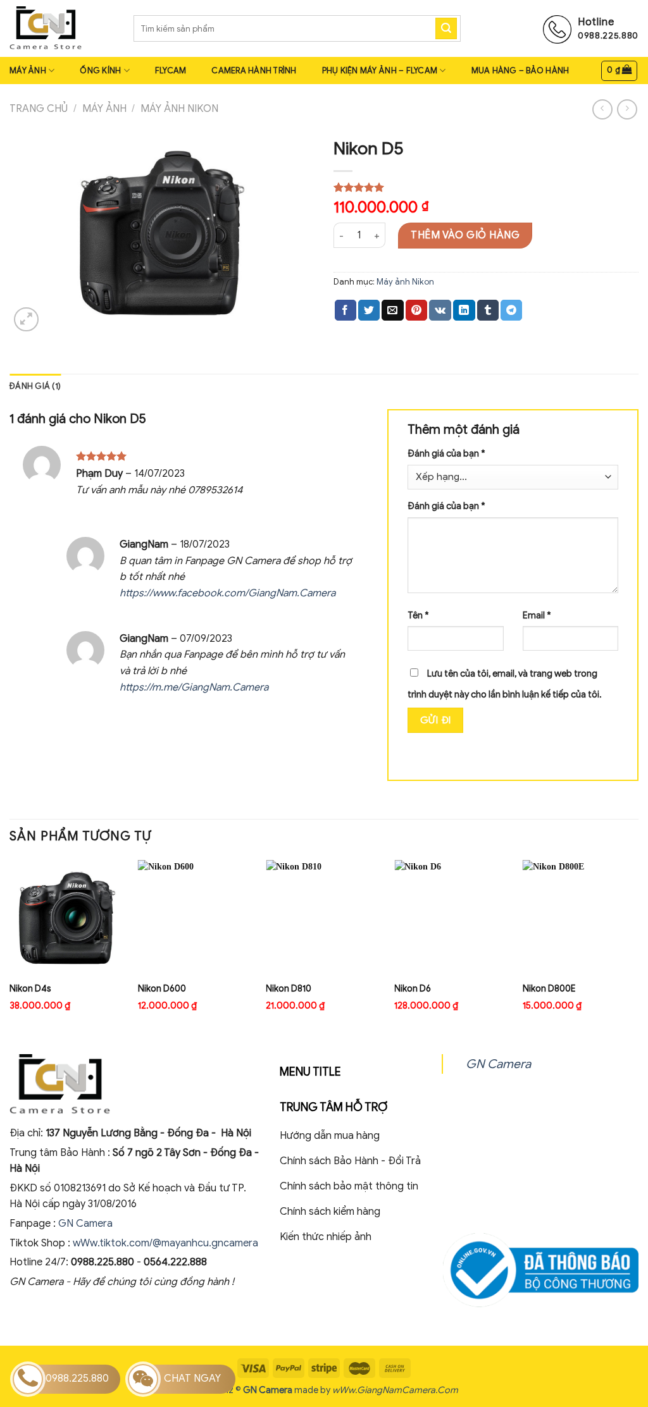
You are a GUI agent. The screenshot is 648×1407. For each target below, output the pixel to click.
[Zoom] (26, 319)
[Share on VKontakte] (440, 310)
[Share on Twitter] (369, 310)
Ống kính (100, 71)
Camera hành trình (253, 71)
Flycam (171, 71)
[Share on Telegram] (511, 310)
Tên (418, 615)
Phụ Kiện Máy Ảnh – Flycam (379, 71)
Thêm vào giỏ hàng (465, 235)
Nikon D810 (288, 988)
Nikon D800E (549, 988)
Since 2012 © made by (261, 1390)
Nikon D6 (412, 988)
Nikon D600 (162, 988)
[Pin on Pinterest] (416, 310)
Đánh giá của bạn (446, 453)
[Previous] (10, 946)
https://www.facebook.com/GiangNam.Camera (227, 593)
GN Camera (86, 1223)
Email (537, 615)
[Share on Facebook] (345, 310)
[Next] (637, 946)
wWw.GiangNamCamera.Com (395, 1390)
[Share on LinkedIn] (464, 310)
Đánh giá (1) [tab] (35, 386)
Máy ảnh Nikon (179, 108)
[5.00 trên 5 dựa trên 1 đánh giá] (486, 187)
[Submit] (446, 28)
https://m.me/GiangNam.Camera (194, 687)
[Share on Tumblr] (488, 310)
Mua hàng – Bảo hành (520, 71)
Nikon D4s (30, 988)
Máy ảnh (27, 71)
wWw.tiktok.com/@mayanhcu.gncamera (165, 1243)
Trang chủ (38, 108)
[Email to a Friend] (392, 310)
